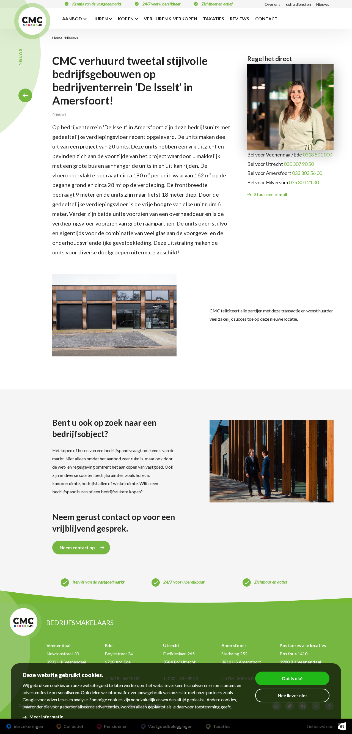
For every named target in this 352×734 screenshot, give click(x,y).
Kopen (126, 18)
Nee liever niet (292, 695)
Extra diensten (298, 4)
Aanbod (72, 18)
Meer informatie (46, 716)
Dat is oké (292, 678)
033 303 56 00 (307, 173)
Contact (266, 18)
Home (25, 95)
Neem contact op (77, 547)
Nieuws (322, 4)
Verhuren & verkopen (170, 18)
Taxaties (213, 18)
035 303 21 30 (304, 182)
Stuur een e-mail (270, 194)
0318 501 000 (317, 155)
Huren (100, 18)
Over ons (272, 4)
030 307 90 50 (299, 164)
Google (30, 699)
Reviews (239, 18)
